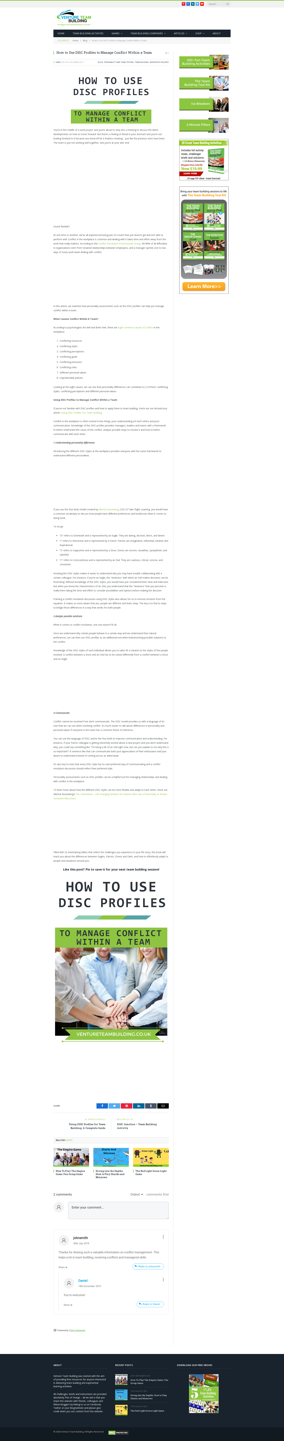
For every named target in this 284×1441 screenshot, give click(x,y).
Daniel (83, 1281)
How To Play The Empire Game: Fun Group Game (70, 1172)
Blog (100, 62)
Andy (58, 62)
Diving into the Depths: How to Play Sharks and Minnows (110, 1174)
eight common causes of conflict (135, 327)
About (217, 33)
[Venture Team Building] (74, 18)
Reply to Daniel (151, 1304)
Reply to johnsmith (149, 1266)
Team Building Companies (146, 33)
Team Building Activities (88, 33)
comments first (157, 1194)
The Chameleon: (84, 794)
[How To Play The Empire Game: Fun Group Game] (71, 1157)
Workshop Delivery (159, 62)
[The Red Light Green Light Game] (151, 1157)
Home (61, 33)
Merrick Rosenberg (109, 509)
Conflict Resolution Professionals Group (119, 243)
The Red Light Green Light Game (151, 1172)
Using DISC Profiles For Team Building (81, 412)
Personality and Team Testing (119, 62)
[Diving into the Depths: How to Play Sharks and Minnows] (111, 1157)
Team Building (142, 62)
